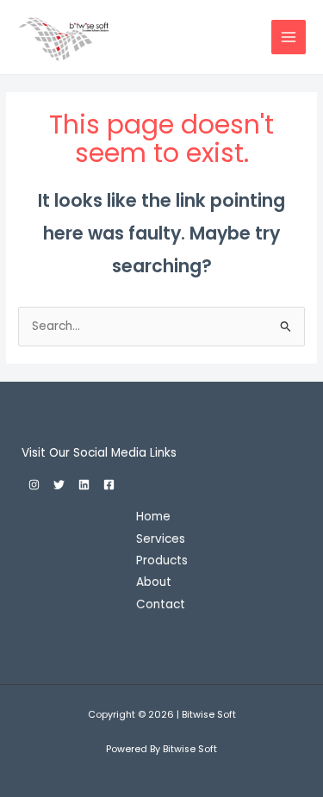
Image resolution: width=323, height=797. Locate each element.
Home (153, 516)
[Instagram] (34, 484)
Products (162, 560)
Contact (160, 604)
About (153, 582)
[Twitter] (59, 484)
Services (160, 539)
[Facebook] (108, 484)
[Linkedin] (83, 484)
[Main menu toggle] (289, 37)
